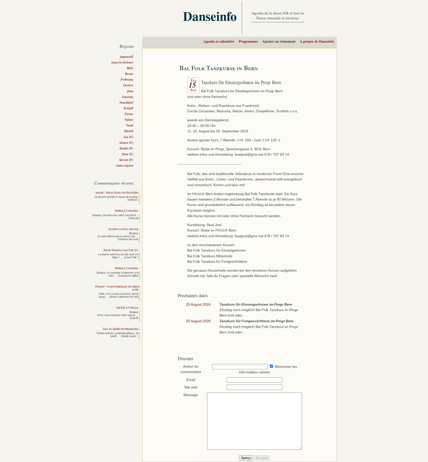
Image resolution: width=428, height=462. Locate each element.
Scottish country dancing (123, 229)
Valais (129, 119)
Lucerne (127, 96)
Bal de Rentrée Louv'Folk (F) (121, 250)
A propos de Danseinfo (317, 41)
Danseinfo (210, 16)
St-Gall (128, 108)
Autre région (124, 165)
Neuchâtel (126, 102)
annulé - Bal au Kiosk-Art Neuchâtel (117, 192)
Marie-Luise (129, 336)
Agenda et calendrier (219, 41)
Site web (190, 387)
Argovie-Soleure (122, 62)
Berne (129, 73)
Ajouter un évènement (278, 41)
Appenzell (126, 56)
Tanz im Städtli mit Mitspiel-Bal (120, 328)
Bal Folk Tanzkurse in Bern (219, 68)
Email (191, 380)
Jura (130, 91)
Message (191, 395)
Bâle (130, 68)
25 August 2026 (198, 304)
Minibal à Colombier (126, 210)
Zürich (128, 131)
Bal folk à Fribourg (127, 307)
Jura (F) (127, 154)
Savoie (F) (126, 159)
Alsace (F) (126, 142)
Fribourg (127, 79)
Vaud (129, 125)
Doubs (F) (126, 148)
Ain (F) (128, 137)
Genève (128, 85)
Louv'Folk (131, 257)
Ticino (128, 114)
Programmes (248, 41)
